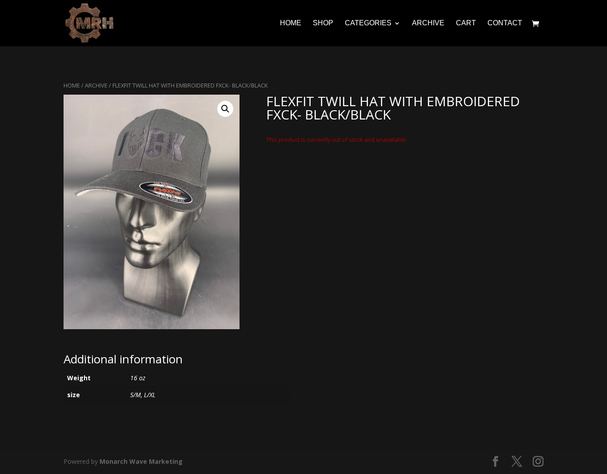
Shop (323, 23)
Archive (428, 23)
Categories (368, 23)
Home (290, 23)
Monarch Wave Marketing (141, 461)
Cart (466, 23)
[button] (225, 109)
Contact (504, 23)
